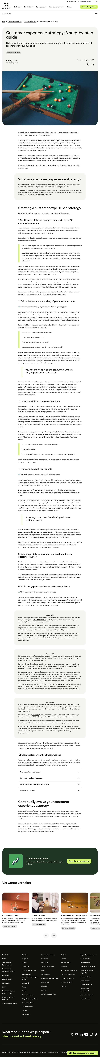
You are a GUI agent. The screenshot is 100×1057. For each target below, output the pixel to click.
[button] (48, 772)
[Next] (54, 935)
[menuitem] (95, 2)
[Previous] (46, 935)
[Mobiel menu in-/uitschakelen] (96, 13)
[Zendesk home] (7, 5)
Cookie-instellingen (53, 1052)
